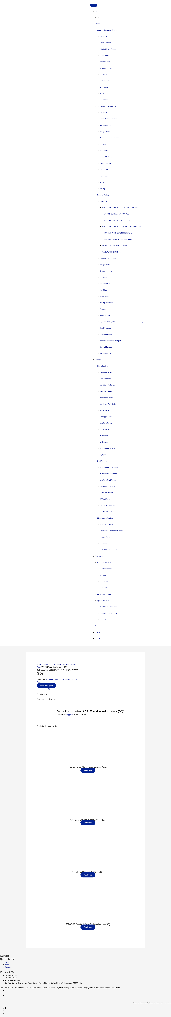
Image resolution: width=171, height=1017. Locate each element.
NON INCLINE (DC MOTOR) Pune (114, 245)
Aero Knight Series (107, 524)
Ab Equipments (105, 125)
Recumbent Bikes (106, 68)
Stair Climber (104, 55)
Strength (98, 360)
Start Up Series (105, 379)
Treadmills (103, 36)
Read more (88, 770)
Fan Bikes (103, 290)
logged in (69, 714)
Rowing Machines (106, 303)
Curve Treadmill (105, 43)
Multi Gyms (104, 150)
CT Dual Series (105, 499)
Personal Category (104, 195)
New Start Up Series (107, 385)
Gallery (97, 632)
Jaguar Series (105, 410)
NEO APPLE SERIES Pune (55, 679)
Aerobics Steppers (106, 569)
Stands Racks (104, 619)
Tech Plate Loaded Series (109, 550)
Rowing (102, 188)
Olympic (102, 455)
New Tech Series (106, 391)
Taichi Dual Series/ (107, 493)
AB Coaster (104, 169)
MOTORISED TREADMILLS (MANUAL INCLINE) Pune (121, 226)
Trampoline (104, 309)
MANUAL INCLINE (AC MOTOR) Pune (118, 233)
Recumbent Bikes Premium (110, 138)
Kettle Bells (104, 581)
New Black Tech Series (108, 404)
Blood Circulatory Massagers (110, 341)
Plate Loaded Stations (105, 518)
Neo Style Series (106, 423)
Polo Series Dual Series (108, 474)
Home (97, 11)
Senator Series (105, 537)
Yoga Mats (104, 588)
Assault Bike (104, 81)
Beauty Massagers (107, 347)
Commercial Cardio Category (107, 30)
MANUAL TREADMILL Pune (112, 252)
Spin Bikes (103, 74)
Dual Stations (102, 461)
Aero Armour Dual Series (109, 467)
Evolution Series (106, 372)
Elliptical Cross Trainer (108, 49)
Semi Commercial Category (107, 106)
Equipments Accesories (108, 613)
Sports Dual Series (106, 512)
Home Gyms (104, 296)
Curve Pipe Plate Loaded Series (111, 531)
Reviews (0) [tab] (45, 689)
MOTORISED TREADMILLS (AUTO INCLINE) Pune (120, 207)
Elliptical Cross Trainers (108, 119)
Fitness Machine (106, 157)
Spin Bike (103, 144)
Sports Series (105, 429)
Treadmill (103, 201)
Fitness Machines (106, 334)
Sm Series (103, 543)
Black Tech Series (106, 398)
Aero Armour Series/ (107, 448)
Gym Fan (103, 93)
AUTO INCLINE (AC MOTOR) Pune (117, 214)
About (97, 626)
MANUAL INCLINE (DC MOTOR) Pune (118, 239)
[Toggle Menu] (93, 5)
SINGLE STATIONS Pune (52, 664)
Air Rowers (104, 87)
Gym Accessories (103, 600)
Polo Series (104, 436)
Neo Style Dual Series (108, 480)
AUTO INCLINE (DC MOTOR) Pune (117, 220)
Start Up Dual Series (107, 505)
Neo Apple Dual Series (108, 486)
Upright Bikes (105, 62)
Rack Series (104, 442)
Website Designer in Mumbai (160, 1003)
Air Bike (102, 182)
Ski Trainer (104, 100)
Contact (98, 638)
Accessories (99, 556)
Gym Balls (103, 575)
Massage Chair (105, 315)
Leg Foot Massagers (107, 322)
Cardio (97, 24)
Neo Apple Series (106, 417)
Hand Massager (105, 328)
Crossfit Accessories (104, 594)
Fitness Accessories (104, 562)
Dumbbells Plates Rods (108, 607)
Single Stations (102, 366)
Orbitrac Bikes (105, 284)
